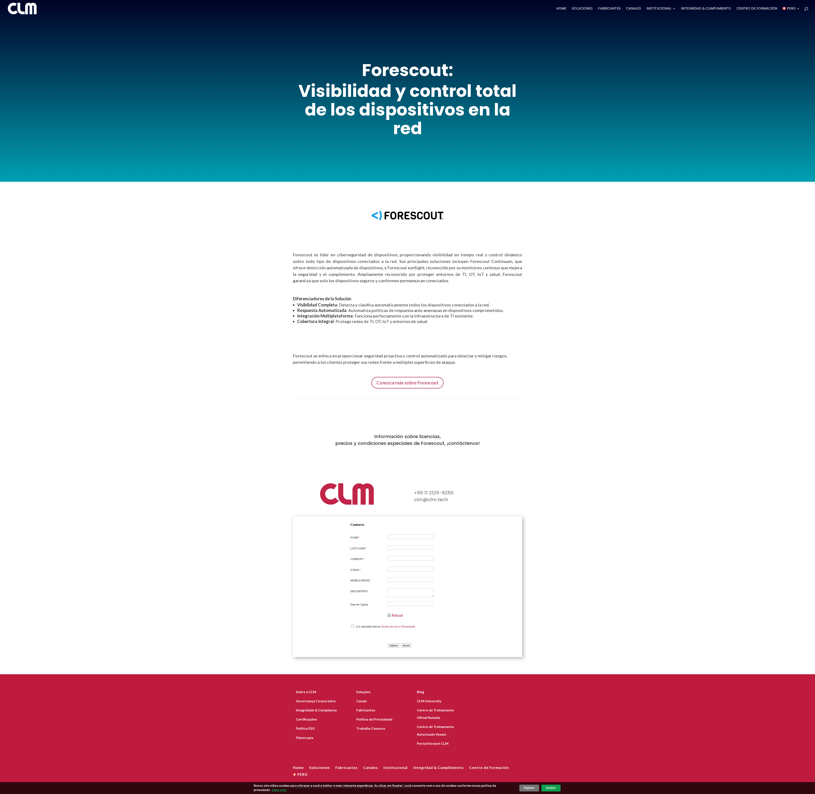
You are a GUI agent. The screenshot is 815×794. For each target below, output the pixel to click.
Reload (397, 615)
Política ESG (305, 728)
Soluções (363, 692)
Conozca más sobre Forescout (407, 382)
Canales (633, 9)
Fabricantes (609, 9)
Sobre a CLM (306, 692)
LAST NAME (358, 548)
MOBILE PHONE (360, 580)
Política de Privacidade (374, 719)
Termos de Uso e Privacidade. (398, 626)
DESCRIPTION (359, 591)
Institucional (658, 9)
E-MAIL (355, 569)
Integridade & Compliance (316, 710)
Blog (420, 692)
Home (561, 9)
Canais (361, 701)
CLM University (429, 701)
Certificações (306, 719)
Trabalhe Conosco (370, 728)
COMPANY (357, 559)
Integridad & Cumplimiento (706, 9)
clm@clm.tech (431, 499)
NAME (354, 537)
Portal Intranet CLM (432, 743)
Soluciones (582, 9)
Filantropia (304, 738)
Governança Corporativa (316, 701)
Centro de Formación (756, 9)
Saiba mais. (279, 790)
